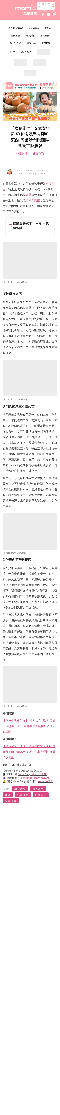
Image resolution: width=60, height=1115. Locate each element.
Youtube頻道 (45, 781)
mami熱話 (34, 28)
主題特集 (45, 42)
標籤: (7, 788)
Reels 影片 (25, 51)
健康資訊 (30, 35)
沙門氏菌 (34, 200)
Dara (23, 170)
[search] (54, 11)
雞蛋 (28, 194)
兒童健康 (22, 153)
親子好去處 (15, 42)
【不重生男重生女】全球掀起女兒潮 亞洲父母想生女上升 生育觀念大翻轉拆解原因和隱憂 (29, 726)
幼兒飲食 (20, 788)
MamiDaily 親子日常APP (32, 774)
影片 (12, 51)
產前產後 (15, 35)
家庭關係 (44, 35)
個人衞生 (38, 788)
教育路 (47, 28)
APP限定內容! (16, 28)
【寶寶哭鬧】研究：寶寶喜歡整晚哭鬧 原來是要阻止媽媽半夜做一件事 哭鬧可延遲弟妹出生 (29, 752)
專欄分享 (31, 42)
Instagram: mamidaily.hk (35, 777)
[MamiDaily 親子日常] (30, 10)
